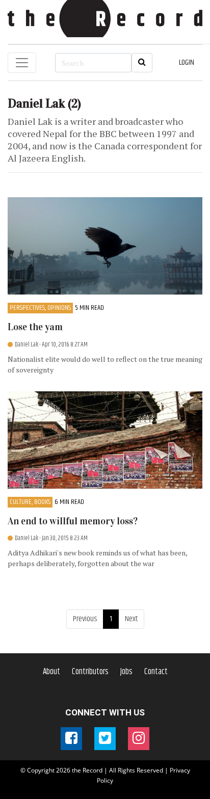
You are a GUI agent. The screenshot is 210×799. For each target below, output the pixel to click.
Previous (85, 618)
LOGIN (186, 62)
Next (131, 618)
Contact (156, 671)
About (51, 671)
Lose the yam (35, 327)
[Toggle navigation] (22, 62)
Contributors (90, 671)
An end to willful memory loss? (73, 521)
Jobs (126, 671)
